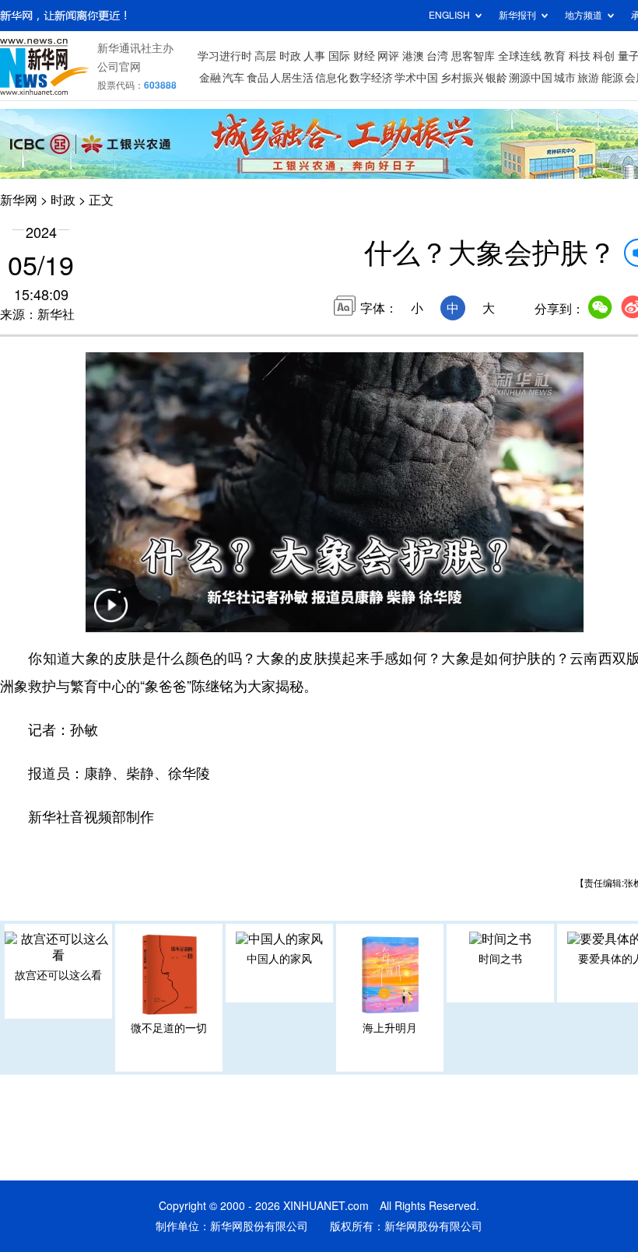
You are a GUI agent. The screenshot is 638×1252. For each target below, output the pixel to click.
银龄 (496, 77)
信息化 (331, 77)
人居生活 (292, 77)
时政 (290, 56)
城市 (565, 77)
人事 (314, 56)
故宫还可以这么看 (58, 975)
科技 (580, 56)
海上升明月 (390, 1028)
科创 (604, 56)
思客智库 (473, 56)
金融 (210, 77)
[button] (110, 615)
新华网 (18, 200)
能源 (612, 77)
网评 (388, 56)
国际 (339, 56)
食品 (257, 77)
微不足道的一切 (169, 1028)
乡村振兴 (462, 77)
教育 (555, 56)
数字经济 (371, 77)
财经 (364, 56)
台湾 (437, 56)
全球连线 (520, 56)
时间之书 (500, 958)
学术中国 (416, 77)
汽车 (233, 77)
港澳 (413, 56)
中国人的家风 (279, 958)
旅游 (588, 77)
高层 (265, 56)
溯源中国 (530, 77)
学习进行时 (225, 56)
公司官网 (119, 66)
